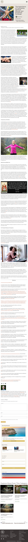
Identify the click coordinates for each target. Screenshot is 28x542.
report (26, 88)
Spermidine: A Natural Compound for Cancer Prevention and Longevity (7, 450)
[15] (15, 129)
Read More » (15, 451)
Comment (2, 403)
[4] (1, 296)
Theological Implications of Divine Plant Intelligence (6, 515)
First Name (3, 461)
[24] (13, 265)
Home (11, 532)
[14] (14, 129)
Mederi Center (22, 392)
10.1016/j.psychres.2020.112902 (9, 298)
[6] (1, 305)
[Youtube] (3, 539)
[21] (5, 212)
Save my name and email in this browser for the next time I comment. (9, 419)
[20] (6, 210)
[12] (12, 129)
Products (11, 537)
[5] (21, 75)
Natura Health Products (5, 394)
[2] (2, 65)
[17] (10, 135)
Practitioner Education (13, 535)
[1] (20, 62)
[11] (1, 325)
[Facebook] (1, 539)
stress (16, 113)
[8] (24, 88)
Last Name (3, 464)
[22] (1, 370)
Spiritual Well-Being (22, 21)
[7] (14, 85)
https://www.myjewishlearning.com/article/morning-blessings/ (11, 353)
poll (4, 67)
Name (2, 412)
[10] (10, 101)
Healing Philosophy (13, 536)
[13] (13, 129)
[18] (19, 176)
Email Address (3, 458)
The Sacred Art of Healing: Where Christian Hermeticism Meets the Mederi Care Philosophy (7, 496)
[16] (17, 129)
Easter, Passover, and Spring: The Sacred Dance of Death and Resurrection (20, 496)
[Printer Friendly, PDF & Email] (4, 383)
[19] (15, 203)
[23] (9, 233)
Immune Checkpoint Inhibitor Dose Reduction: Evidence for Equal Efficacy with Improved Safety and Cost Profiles (19, 450)
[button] (27, 2)
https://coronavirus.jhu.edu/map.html (7, 282)
